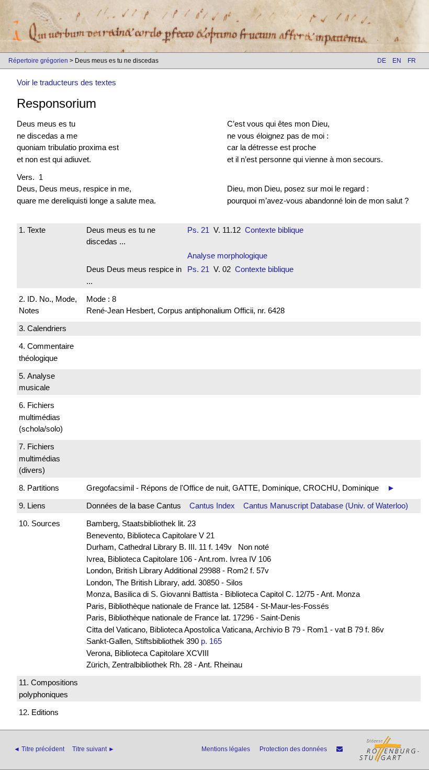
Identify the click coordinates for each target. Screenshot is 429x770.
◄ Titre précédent (39, 749)
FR (412, 60)
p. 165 (211, 641)
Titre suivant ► (93, 749)
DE (381, 60)
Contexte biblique (274, 229)
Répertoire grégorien (38, 60)
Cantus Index (212, 505)
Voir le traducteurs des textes (66, 82)
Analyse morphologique (227, 255)
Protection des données (293, 749)
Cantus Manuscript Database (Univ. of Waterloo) (325, 505)
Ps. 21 (198, 229)
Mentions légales (225, 749)
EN (396, 60)
